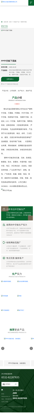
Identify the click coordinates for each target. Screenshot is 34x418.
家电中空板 (4, 26)
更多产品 (29, 90)
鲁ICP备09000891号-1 (7, 408)
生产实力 (21, 90)
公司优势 (13, 90)
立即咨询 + (10, 79)
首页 (10, 22)
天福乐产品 (16, 22)
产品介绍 (5, 90)
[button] (1, 11)
